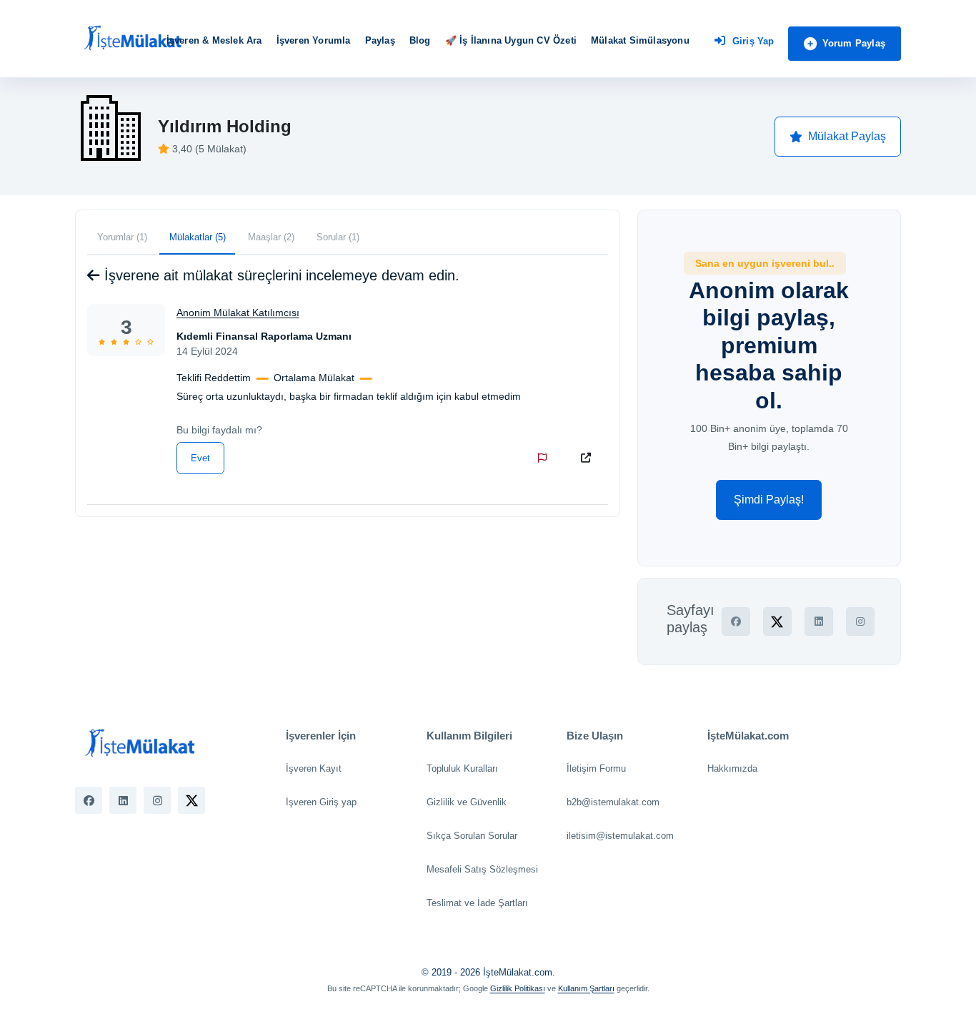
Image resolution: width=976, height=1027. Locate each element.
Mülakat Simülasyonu (640, 40)
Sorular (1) (338, 237)
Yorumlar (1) (122, 237)
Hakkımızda (732, 768)
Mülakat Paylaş (847, 136)
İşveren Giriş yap (321, 802)
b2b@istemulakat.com (613, 802)
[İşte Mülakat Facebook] (88, 800)
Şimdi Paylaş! (769, 499)
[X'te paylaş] (777, 621)
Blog (420, 40)
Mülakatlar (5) (197, 237)
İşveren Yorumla (314, 40)
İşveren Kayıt (314, 768)
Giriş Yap (753, 41)
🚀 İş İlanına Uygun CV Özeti (511, 40)
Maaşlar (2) (271, 237)
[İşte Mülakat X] (191, 800)
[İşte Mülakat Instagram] (157, 800)
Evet (200, 458)
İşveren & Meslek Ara (214, 40)
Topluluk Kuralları (462, 768)
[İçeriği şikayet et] (545, 457)
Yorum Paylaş (853, 43)
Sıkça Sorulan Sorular (472, 835)
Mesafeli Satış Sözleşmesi (482, 869)
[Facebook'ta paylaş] (736, 621)
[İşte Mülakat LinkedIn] (122, 800)
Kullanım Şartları (586, 988)
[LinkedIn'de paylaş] (819, 621)
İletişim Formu (596, 768)
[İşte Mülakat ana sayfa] (132, 38)
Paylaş (380, 40)
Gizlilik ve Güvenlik (467, 802)
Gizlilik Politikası (517, 988)
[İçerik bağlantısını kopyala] (588, 457)
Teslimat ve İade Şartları (477, 903)
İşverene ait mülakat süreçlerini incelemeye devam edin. (279, 275)
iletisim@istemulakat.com (620, 835)
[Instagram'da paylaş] (860, 621)
